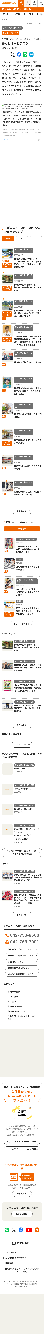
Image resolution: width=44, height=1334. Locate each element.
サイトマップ (22, 1272)
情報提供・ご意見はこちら (20, 949)
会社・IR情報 (10, 1252)
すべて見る (21, 725)
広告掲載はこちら (16, 962)
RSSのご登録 (21, 1214)
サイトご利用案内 (31, 1269)
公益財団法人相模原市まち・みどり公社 (23, 1017)
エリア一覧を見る (21, 624)
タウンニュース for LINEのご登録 (21, 1141)
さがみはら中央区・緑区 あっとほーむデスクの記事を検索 (21, 852)
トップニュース (19, 14)
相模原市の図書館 (16, 1006)
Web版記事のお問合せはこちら (21, 974)
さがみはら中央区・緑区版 (16, 9)
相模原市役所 (14, 992)
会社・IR (27, 4)
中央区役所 (13, 997)
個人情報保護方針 (12, 1269)
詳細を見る (21, 1194)
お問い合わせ (24, 1243)
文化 (31, 14)
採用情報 (9, 1263)
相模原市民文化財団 (17, 1011)
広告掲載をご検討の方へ (15, 1258)
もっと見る (21, 511)
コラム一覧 (21, 915)
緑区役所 (12, 1001)
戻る (5, 19)
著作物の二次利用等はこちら (20, 955)
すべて (5, 14)
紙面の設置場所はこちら (19, 968)
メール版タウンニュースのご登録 (21, 1149)
